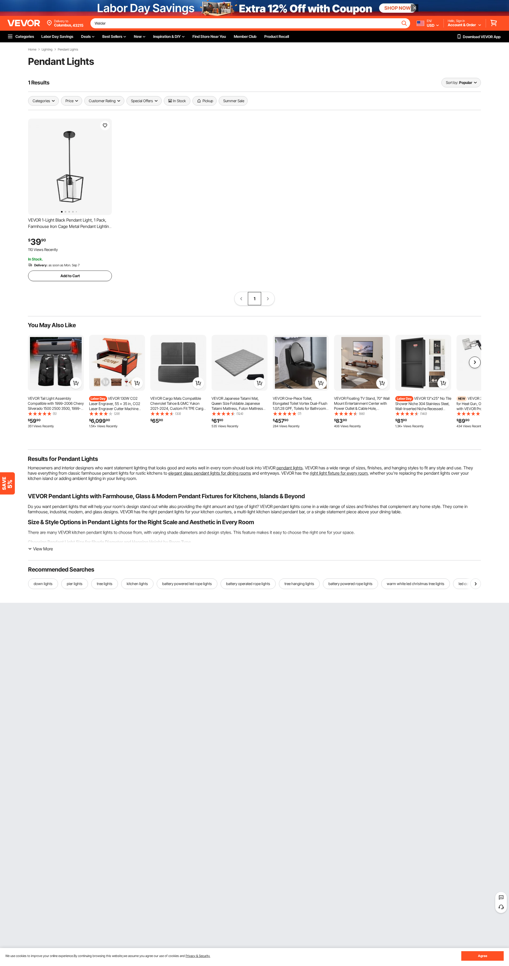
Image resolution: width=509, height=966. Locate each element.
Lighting (47, 49)
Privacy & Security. (198, 956)
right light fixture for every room (339, 473)
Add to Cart (70, 275)
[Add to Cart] (76, 383)
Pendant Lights (68, 49)
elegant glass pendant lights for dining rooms (209, 473)
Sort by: (452, 82)
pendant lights (290, 467)
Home (32, 49)
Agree (482, 956)
